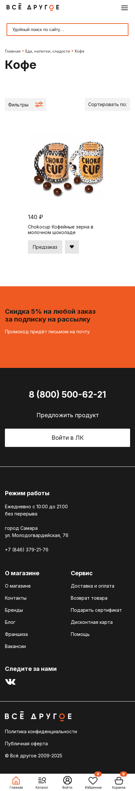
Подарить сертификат (96, 610)
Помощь (80, 634)
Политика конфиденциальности (41, 731)
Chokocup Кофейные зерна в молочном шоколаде (60, 229)
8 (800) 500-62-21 (67, 394)
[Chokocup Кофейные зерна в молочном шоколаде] (67, 206)
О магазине (18, 586)
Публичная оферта (26, 743)
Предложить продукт (67, 415)
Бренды (14, 610)
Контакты (16, 598)
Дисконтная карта (92, 622)
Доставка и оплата (92, 586)
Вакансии (15, 646)
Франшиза (16, 634)
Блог (10, 622)
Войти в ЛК (67, 437)
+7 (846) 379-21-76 (26, 549)
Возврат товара (89, 598)
